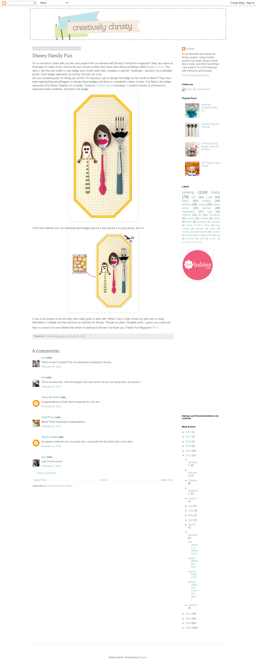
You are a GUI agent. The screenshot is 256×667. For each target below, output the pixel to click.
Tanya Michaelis (50, 397)
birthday (190, 238)
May (191, 515)
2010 (189, 618)
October (192, 480)
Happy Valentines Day (193, 562)
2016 (189, 441)
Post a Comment (46, 473)
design (204, 218)
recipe (202, 204)
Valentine (203, 232)
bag (218, 235)
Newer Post (39, 480)
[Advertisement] (198, 348)
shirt (202, 238)
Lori (43, 357)
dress (189, 221)
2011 (189, 613)
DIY (194, 197)
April (191, 520)
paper (217, 218)
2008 (189, 627)
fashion (186, 204)
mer (43, 457)
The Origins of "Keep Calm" (193, 548)
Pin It (155, 327)
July (190, 506)
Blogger (142, 657)
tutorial (206, 208)
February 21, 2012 (51, 466)
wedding (194, 242)
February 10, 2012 (51, 426)
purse (191, 218)
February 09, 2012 (51, 406)
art (199, 215)
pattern (213, 239)
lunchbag (215, 222)
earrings (200, 228)
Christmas (214, 215)
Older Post (167, 480)
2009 (189, 623)
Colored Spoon (104, 85)
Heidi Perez (47, 417)
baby (215, 192)
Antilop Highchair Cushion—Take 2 (192, 591)
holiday (206, 200)
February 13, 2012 (51, 446)
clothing (186, 215)
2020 (189, 432)
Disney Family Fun (192, 574)
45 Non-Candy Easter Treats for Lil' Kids (210, 146)
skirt (199, 235)
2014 (189, 446)
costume (216, 232)
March (191, 524)
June (191, 510)
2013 (189, 450)
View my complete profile (195, 75)
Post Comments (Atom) (59, 485)
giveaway (201, 222)
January (192, 605)
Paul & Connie (49, 437)
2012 (189, 455)
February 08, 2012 (51, 366)
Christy (48, 336)
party (212, 228)
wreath (209, 235)
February (193, 535)
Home (103, 480)
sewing (188, 192)
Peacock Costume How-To (209, 107)
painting (189, 235)
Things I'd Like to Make (198, 225)
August (192, 498)
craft (209, 197)
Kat (43, 377)
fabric (185, 200)
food (209, 211)
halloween (188, 211)
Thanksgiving (188, 232)
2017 (189, 436)
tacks (184, 242)
